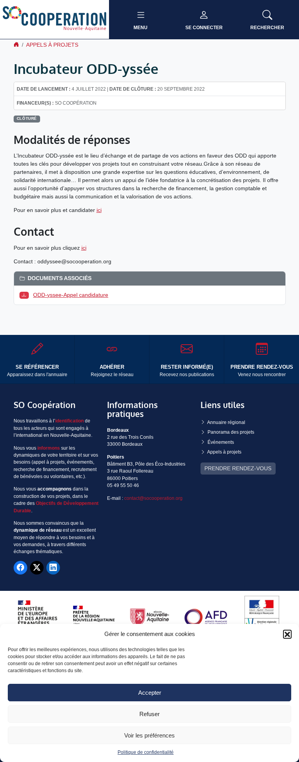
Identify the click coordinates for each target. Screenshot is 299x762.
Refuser (149, 714)
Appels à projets (52, 45)
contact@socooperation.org (153, 498)
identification (69, 421)
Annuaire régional (226, 422)
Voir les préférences (149, 735)
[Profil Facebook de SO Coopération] (20, 568)
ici (99, 210)
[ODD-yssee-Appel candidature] (25, 295)
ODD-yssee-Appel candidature (70, 295)
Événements (221, 442)
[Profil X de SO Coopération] (37, 568)
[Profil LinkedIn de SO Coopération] (53, 568)
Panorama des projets (231, 432)
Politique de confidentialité (146, 752)
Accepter (149, 692)
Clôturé (27, 118)
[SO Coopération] (54, 19)
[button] (287, 634)
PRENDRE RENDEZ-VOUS (237, 468)
